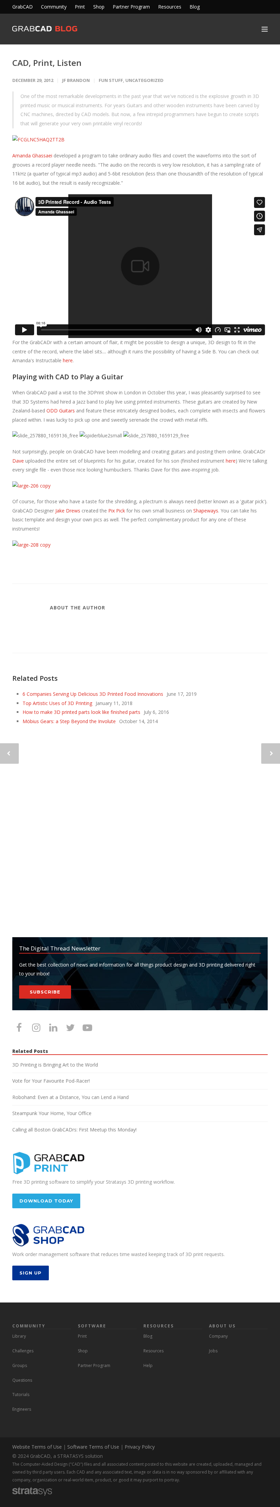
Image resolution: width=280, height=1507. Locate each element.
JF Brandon (76, 80)
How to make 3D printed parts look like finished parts (81, 712)
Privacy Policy (140, 1446)
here (68, 360)
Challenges (22, 1351)
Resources (169, 6)
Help (148, 1365)
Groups (19, 1365)
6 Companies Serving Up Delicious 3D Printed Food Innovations (93, 694)
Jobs (213, 1351)
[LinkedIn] (53, 1027)
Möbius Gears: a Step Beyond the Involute (69, 721)
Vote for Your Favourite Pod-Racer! (51, 1081)
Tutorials (20, 1394)
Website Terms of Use (37, 1446)
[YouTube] (87, 1027)
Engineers (21, 1409)
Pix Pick (116, 510)
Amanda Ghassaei (32, 155)
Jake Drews (67, 510)
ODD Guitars (60, 410)
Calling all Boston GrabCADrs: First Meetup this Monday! (74, 1129)
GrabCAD (22, 6)
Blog (195, 6)
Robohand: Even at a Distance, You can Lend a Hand (70, 1097)
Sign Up (30, 1273)
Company (218, 1336)
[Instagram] (36, 1027)
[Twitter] (70, 1027)
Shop (98, 6)
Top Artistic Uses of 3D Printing (57, 703)
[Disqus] (140, 832)
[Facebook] (19, 1027)
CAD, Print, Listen (47, 62)
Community (54, 6)
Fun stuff (111, 80)
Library (19, 1336)
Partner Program (131, 6)
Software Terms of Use (93, 1446)
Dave (18, 460)
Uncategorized (144, 80)
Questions (22, 1380)
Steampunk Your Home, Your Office (52, 1113)
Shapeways (205, 510)
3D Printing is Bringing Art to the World (55, 1064)
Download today (46, 1200)
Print (80, 6)
